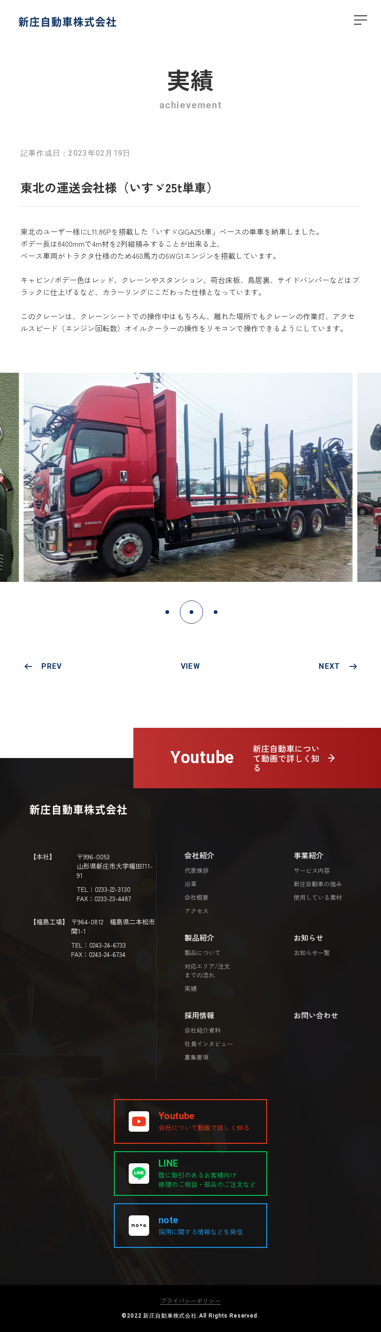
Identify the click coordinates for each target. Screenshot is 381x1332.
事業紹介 (308, 855)
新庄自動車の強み (318, 884)
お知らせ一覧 (312, 953)
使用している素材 (318, 897)
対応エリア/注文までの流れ (207, 970)
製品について (202, 953)
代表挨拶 (196, 870)
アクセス (196, 911)
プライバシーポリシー (190, 1300)
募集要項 (196, 1057)
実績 (190, 988)
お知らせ (308, 937)
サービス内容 (312, 870)
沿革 (190, 884)
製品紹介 (199, 937)
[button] (167, 612)
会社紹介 (199, 855)
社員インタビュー (208, 1044)
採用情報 (199, 1015)
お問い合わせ (316, 1015)
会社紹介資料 (202, 1030)
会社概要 (196, 897)
